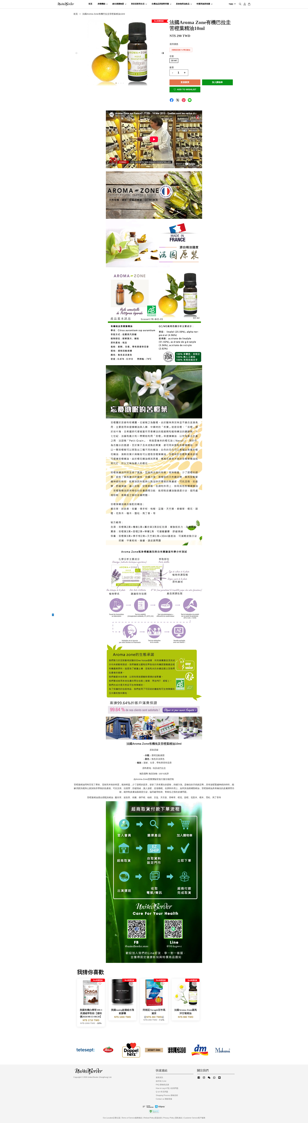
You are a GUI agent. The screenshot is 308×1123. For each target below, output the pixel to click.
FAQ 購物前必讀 (162, 1085)
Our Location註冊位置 (111, 1118)
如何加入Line (161, 1081)
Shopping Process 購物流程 (167, 1095)
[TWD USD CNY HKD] (232, 4)
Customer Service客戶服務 (194, 1118)
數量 (172, 67)
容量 (172, 56)
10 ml (174, 60)
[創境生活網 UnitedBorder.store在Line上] (219, 1079)
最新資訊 (159, 1077)
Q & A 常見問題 (162, 1092)
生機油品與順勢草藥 (160, 4)
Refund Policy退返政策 (153, 1118)
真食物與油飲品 (182, 4)
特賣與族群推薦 (203, 4)
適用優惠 (174, 44)
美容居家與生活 (137, 4)
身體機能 (101, 4)
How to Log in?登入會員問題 (167, 1088)
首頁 (90, 4)
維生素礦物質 (118, 4)
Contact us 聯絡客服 (164, 1099)
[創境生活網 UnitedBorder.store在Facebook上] (198, 1079)
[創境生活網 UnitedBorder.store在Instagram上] (204, 1079)
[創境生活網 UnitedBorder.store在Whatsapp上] (214, 1079)
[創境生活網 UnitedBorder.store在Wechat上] (209, 1079)
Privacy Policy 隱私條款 (172, 1118)
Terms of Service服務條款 (132, 1118)
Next (163, 53)
